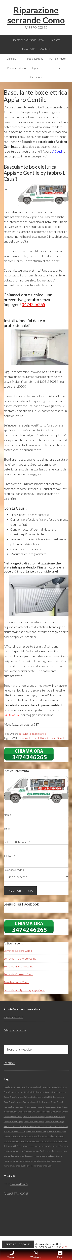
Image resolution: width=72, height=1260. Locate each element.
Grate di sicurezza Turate (52, 1141)
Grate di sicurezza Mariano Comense (49, 1126)
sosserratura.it (13, 1017)
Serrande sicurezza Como (18, 974)
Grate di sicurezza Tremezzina (31, 1141)
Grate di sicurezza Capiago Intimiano (22, 1102)
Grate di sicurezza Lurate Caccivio (22, 1126)
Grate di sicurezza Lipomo (13, 1122)
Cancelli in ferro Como (12, 1087)
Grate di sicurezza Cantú (40, 1097)
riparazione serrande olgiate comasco (47, 1161)
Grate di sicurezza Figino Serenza (48, 1112)
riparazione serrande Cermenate (56, 1146)
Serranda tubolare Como (18, 950)
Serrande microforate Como (20, 958)
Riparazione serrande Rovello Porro (17, 1166)
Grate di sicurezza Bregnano (41, 1092)
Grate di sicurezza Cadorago (20, 1097)
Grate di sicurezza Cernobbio (31, 1107)
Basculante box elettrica (32, 733)
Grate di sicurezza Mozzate (36, 1131)
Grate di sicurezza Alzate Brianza (54, 1087)
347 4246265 (19, 1184)
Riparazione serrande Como (36, 15)
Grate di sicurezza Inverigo (55, 1116)
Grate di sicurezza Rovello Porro (45, 1136)
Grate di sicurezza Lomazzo (34, 1122)
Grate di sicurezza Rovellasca (21, 1136)
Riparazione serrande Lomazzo (22, 1156)
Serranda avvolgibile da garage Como (24, 990)
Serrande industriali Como (18, 966)
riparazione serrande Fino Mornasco (37, 1151)
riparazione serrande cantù (33, 1146)
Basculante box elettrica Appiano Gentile (42, 738)
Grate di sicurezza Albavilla (31, 1087)
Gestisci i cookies (18, 1244)
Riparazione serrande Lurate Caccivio (48, 1156)
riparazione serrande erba (13, 1151)
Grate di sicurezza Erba (26, 1112)
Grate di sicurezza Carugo (46, 1102)
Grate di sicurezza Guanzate (33, 1116)
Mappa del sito (15, 1030)
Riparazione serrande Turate (41, 1166)
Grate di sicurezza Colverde (53, 1107)
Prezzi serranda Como (16, 982)
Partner (9, 1063)
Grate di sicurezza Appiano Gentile (17, 1092)
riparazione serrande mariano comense (18, 1161)
